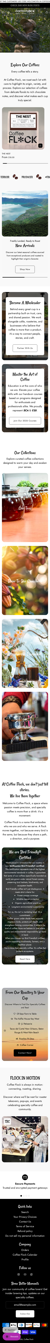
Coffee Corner (26, 1045)
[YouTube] (25, 1274)
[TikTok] (31, 1274)
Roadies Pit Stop (26, 1038)
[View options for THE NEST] (40, 146)
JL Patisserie (26, 1023)
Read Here (25, 959)
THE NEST (6, 153)
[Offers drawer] (8, 12)
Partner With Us (25, 348)
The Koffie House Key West (26, 1018)
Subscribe (25, 1313)
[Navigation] (3, 12)
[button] (21, 1196)
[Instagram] (18, 1274)
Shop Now (25, 269)
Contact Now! (25, 1052)
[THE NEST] (23, 128)
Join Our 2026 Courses (25, 420)
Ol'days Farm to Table (27, 1013)
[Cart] (47, 12)
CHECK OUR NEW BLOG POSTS (25, 5)
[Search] (41, 12)
